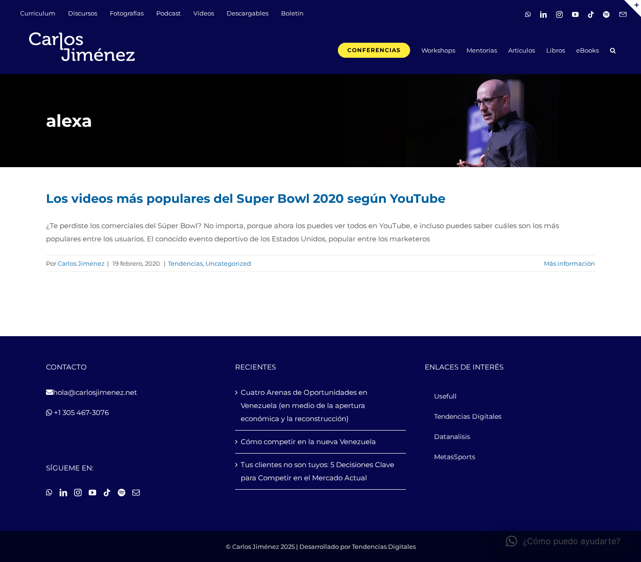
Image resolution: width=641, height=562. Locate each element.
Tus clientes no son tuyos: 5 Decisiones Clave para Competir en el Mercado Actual (317, 471)
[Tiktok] (107, 492)
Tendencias (185, 263)
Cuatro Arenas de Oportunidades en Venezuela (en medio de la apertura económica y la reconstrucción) (304, 405)
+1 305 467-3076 (80, 412)
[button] (613, 49)
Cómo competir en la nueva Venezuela (308, 441)
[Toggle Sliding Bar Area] (632, 8)
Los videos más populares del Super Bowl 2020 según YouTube (245, 198)
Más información (569, 263)
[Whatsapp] (49, 492)
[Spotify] (121, 492)
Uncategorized (228, 263)
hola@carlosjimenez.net (95, 392)
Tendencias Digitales (384, 546)
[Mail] (136, 492)
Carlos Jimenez (81, 263)
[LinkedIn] (63, 492)
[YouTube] (92, 492)
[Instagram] (78, 492)
